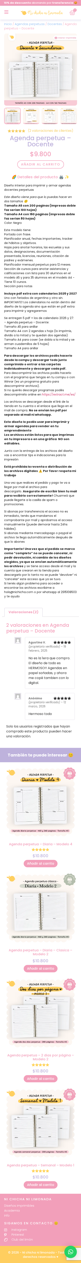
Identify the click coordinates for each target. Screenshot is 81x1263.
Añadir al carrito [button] (40, 863)
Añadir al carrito (40, 164)
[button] (72, 70)
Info (7, 1215)
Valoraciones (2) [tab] (23, 612)
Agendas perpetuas (30, 24)
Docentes (55, 24)
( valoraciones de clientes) (50, 130)
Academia (12, 1211)
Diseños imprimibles (19, 1206)
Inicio (8, 24)
